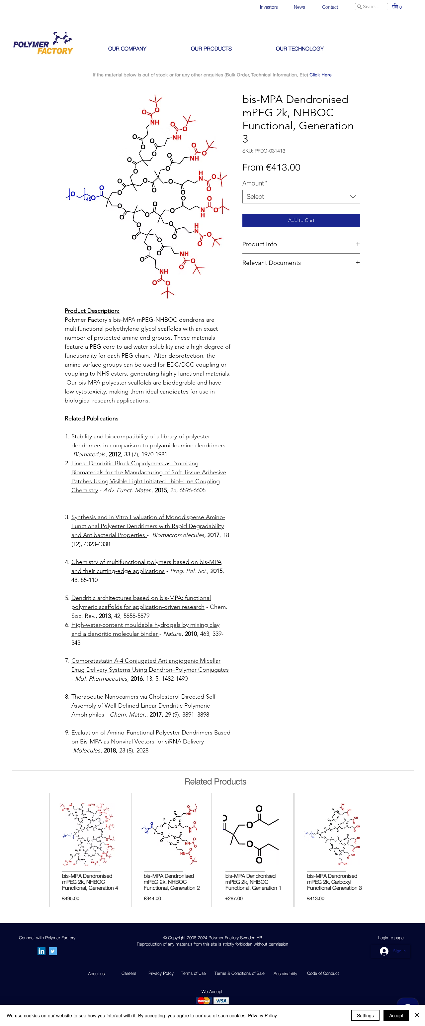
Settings (365, 1015)
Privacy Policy (262, 1015)
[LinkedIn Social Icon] (41, 951)
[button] (398, 6)
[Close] (417, 1015)
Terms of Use (193, 973)
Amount (255, 183)
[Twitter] (53, 951)
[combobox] (301, 196)
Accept (396, 1015)
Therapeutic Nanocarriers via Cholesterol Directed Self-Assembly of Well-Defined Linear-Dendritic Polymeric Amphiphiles (144, 705)
